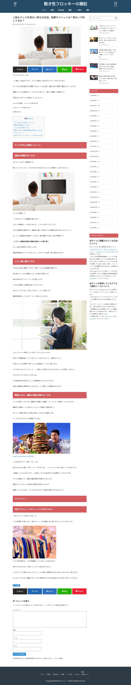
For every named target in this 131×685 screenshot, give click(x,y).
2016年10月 (94, 207)
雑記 (87, 10)
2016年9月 (94, 212)
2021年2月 (94, 100)
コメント (17, 610)
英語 (52, 10)
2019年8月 (94, 116)
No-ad (77, 674)
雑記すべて (85, 674)
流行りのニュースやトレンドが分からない (29, 135)
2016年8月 (94, 217)
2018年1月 (94, 146)
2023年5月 (94, 95)
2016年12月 (94, 197)
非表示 (30, 118)
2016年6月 (94, 227)
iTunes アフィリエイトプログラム (107, 252)
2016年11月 (94, 202)
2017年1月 (94, 192)
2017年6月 (94, 172)
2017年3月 (94, 182)
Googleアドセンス (96, 249)
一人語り (79, 10)
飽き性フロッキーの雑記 (65, 4)
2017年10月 (94, 156)
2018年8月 (94, 131)
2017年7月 (94, 166)
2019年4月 (94, 126)
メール (15, 638)
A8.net (106, 249)
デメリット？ (18, 133)
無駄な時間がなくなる (22, 125)
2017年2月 (94, 187)
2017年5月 (94, 177)
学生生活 (61, 10)
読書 (70, 10)
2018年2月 (94, 141)
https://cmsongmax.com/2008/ (23, 456)
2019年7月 (94, 121)
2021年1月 (94, 105)
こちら (91, 278)
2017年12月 (94, 151)
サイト (15, 646)
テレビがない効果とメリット (24, 122)
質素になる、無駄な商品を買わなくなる (28, 130)
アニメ (44, 10)
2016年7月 (94, 222)
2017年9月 (94, 161)
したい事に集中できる (22, 128)
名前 (14, 630)
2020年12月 (94, 111)
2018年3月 (94, 136)
